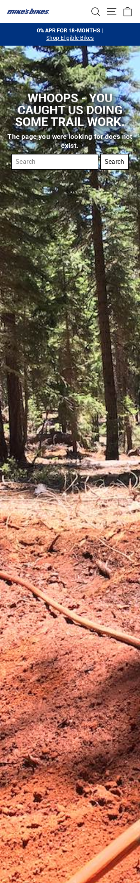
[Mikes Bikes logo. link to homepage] (28, 11)
